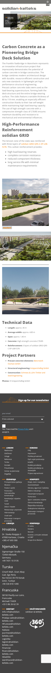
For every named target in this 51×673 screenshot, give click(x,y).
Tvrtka (6, 462)
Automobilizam (33, 485)
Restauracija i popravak (13, 510)
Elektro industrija (34, 491)
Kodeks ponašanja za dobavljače (35, 469)
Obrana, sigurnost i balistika (38, 488)
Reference (8, 459)
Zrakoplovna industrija (36, 508)
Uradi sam (8, 515)
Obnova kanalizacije (35, 502)
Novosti (30, 532)
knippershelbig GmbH (39, 368)
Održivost (8, 453)
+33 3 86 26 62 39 (10, 604)
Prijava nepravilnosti (35, 473)
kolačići (30, 462)
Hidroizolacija (9, 512)
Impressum (32, 453)
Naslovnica (8, 450)
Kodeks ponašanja (34, 465)
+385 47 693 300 (9, 540)
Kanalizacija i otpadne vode (12, 499)
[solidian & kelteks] (19, 8)
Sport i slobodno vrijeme (37, 500)
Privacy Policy (23, 429)
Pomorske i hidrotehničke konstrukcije (9, 493)
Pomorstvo (32, 497)
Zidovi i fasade (9, 507)
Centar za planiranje (11, 471)
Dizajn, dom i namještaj (36, 482)
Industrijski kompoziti (36, 494)
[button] (46, 6)
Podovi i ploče (9, 488)
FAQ (29, 450)
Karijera (31, 529)
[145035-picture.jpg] (25, 246)
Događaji (7, 474)
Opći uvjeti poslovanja (36, 459)
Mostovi (7, 485)
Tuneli (6, 504)
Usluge (6, 456)
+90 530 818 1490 (10, 583)
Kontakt (7, 465)
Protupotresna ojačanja (13, 482)
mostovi (7, 227)
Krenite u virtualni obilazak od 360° (38, 536)
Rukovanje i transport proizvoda (12, 519)
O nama (31, 526)
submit (10, 438)
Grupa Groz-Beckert (35, 540)
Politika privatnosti (35, 456)
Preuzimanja (9, 468)
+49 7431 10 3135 (10, 560)
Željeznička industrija (35, 505)
